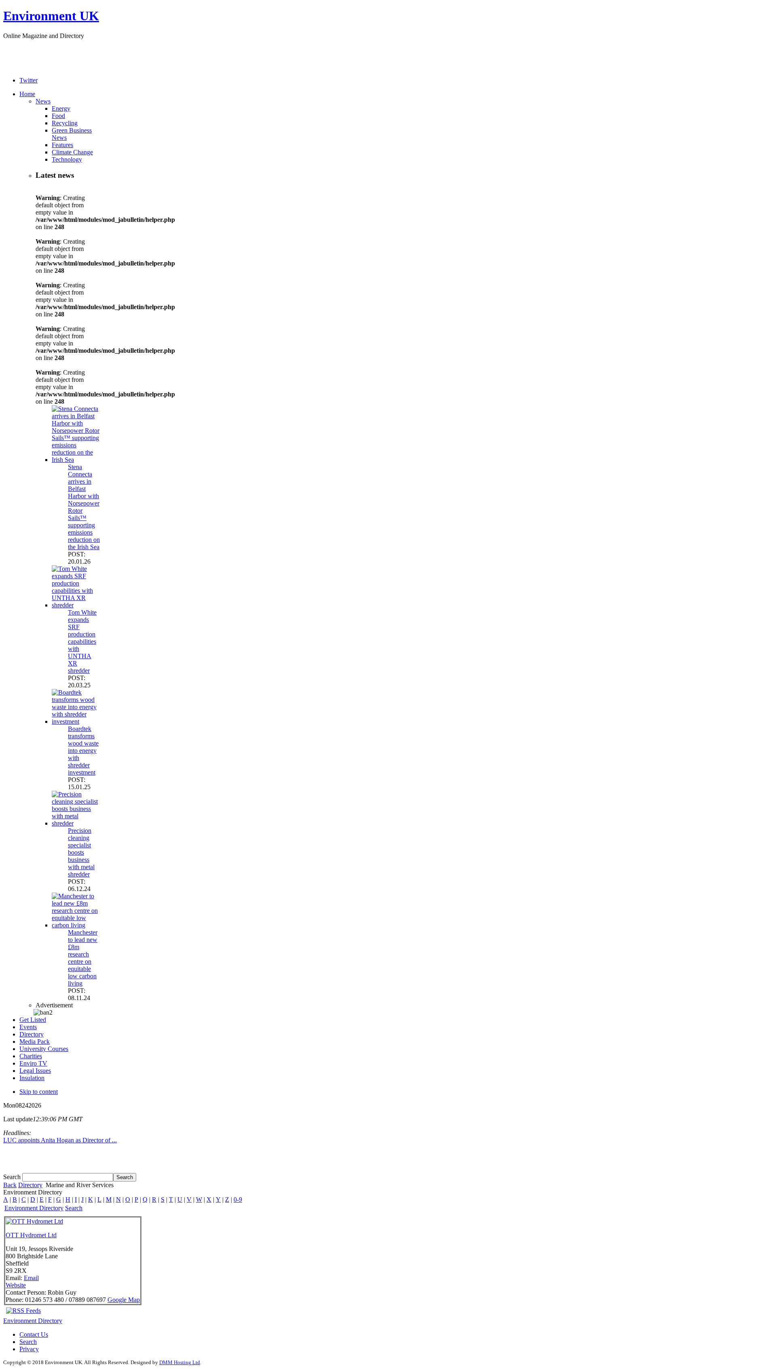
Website (16, 1285)
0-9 (238, 1199)
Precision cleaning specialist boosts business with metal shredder (81, 852)
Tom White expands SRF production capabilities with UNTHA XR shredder (82, 641)
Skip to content (38, 1091)
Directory (30, 1185)
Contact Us (33, 1334)
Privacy (29, 1349)
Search (12, 1176)
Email (31, 1277)
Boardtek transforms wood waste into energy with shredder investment (83, 750)
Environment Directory (33, 1208)
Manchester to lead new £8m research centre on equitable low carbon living (82, 958)
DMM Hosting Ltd (179, 1362)
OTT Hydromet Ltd (31, 1235)
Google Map (124, 1299)
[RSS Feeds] (23, 1310)
